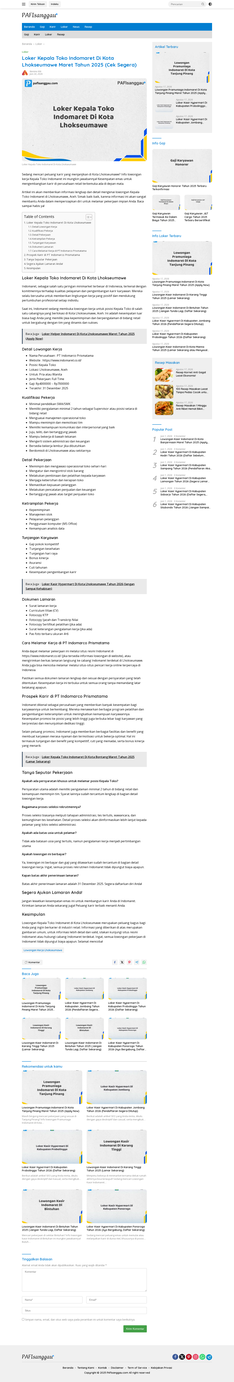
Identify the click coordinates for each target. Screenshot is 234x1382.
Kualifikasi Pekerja (42, 230)
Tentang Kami (85, 1367)
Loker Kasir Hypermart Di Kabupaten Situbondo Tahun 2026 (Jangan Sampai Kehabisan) (185, 506)
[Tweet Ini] (122, 962)
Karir (53, 26)
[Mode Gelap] (210, 4)
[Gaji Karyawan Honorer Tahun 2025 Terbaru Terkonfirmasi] (182, 166)
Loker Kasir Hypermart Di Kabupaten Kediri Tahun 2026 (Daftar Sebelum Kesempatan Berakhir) (183, 453)
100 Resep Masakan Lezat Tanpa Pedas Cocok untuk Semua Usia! (192, 390)
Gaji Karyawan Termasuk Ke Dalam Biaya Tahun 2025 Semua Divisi (164, 217)
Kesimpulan (33, 268)
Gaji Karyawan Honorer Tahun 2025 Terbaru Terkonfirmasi (179, 187)
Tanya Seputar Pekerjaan (42, 259)
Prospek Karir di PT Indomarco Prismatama (53, 255)
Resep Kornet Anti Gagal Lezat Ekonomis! (191, 374)
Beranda (29, 26)
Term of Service (137, 1367)
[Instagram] (196, 1357)
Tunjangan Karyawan (44, 242)
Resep (88, 26)
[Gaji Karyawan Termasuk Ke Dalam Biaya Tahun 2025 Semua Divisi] (166, 202)
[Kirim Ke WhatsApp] (144, 962)
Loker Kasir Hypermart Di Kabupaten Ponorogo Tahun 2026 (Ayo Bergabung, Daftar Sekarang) (126, 1046)
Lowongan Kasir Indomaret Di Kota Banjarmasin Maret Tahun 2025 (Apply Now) (184, 440)
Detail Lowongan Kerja (44, 226)
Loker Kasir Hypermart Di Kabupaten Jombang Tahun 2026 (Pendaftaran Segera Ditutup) (82, 1006)
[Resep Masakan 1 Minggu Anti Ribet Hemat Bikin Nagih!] (164, 408)
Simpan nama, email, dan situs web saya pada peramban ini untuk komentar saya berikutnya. (80, 1319)
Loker (64, 26)
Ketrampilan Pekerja (43, 238)
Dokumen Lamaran (42, 246)
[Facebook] (175, 1357)
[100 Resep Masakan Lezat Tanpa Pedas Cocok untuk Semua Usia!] (164, 391)
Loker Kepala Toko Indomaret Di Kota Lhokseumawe (59, 222)
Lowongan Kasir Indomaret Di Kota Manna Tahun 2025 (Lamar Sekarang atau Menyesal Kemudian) (179, 348)
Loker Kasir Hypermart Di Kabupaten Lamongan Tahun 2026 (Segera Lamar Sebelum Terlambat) (184, 479)
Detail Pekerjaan (41, 234)
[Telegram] (209, 1357)
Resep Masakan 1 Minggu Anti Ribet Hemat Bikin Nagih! (191, 407)
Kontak (102, 1367)
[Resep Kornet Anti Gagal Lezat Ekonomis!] (164, 375)
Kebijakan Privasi (161, 1367)
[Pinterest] (189, 1357)
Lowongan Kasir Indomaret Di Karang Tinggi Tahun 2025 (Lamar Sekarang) (40, 1046)
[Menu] (24, 4)
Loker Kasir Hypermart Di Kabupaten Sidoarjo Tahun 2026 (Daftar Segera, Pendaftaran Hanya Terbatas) (183, 492)
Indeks (54, 4)
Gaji (42, 26)
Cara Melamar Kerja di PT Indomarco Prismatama (59, 250)
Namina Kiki (35, 71)
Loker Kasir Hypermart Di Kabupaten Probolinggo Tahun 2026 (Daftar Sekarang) (127, 1006)
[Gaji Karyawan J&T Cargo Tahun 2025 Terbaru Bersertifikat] (198, 202)
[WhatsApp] (202, 1357)
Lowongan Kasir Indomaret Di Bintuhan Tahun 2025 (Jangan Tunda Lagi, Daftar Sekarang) (83, 1046)
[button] (203, 4)
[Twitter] (182, 1357)
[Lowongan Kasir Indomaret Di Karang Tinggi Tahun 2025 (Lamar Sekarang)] (41, 1029)
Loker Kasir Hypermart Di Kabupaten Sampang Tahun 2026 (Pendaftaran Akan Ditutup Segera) (186, 467)
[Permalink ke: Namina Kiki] (25, 72)
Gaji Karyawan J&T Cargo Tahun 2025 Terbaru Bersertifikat (197, 217)
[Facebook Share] (115, 962)
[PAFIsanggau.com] (40, 15)
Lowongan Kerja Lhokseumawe (43, 950)
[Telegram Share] (136, 962)
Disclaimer (117, 1367)
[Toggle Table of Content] (87, 217)
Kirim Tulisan (38, 4)
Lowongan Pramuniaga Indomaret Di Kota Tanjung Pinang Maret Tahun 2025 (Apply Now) (38, 1006)
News (76, 26)
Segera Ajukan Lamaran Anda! (45, 263)
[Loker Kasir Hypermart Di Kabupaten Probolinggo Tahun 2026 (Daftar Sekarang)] (127, 989)
